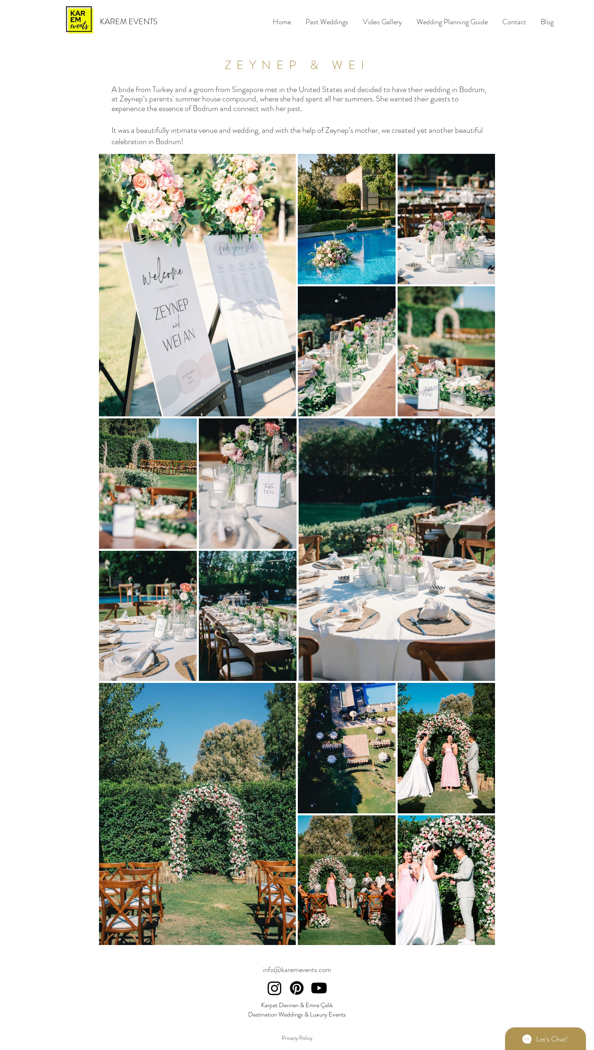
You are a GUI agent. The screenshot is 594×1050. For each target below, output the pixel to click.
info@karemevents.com (297, 969)
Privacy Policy (297, 1038)
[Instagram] (274, 988)
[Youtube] (319, 988)
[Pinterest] (297, 988)
